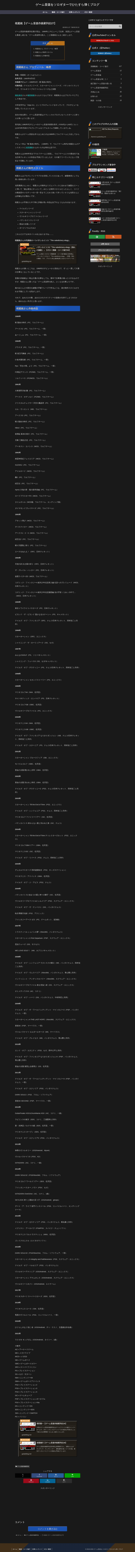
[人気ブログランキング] (92, 170)
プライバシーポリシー (105, 250)
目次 (44, 43)
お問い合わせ (105, 244)
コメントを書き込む (48, 1529)
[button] (64, 1481)
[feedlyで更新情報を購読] (97, 237)
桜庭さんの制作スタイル (44, 52)
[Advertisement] (47, 1503)
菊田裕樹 (31, 95)
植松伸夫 (18, 95)
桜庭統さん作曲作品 (42, 56)
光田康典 (29, 147)
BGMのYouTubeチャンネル (105, 40)
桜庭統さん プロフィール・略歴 (46, 49)
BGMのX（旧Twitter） (105, 53)
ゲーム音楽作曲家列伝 (23, 1466)
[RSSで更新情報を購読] (113, 237)
